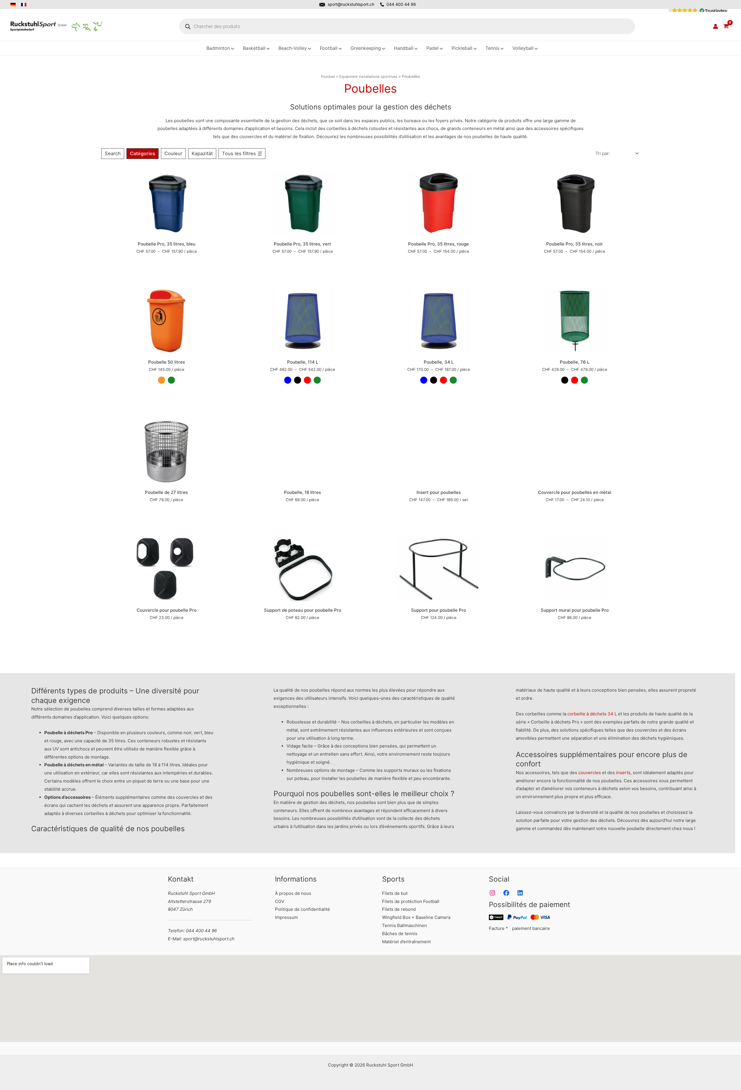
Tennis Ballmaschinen (404, 925)
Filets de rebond (399, 909)
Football (328, 76)
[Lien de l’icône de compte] (715, 26)
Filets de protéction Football (410, 901)
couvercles (589, 772)
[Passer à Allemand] (14, 5)
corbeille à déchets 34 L (592, 714)
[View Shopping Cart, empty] (726, 26)
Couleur (173, 153)
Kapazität (202, 153)
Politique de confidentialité (302, 909)
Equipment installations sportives (368, 76)
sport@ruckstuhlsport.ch (351, 4)
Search (113, 153)
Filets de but (395, 893)
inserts (623, 772)
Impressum (286, 917)
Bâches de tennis (399, 933)
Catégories (142, 153)
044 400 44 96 (401, 4)
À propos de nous (293, 893)
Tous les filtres (239, 153)
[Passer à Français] (24, 5)
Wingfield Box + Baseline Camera (416, 917)
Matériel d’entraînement (406, 941)
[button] (698, 10)
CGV (279, 901)
